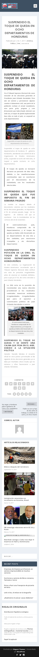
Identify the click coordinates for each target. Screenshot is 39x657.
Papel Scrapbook (10, 639)
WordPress (21, 652)
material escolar (22, 631)
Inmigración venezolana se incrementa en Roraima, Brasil (16, 499)
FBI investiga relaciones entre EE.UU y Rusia (19, 528)
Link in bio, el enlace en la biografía (17, 593)
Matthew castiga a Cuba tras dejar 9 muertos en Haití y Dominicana (19, 541)
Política (12, 43)
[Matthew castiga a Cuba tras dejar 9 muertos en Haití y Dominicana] (19, 536)
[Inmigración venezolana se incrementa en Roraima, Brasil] (19, 483)
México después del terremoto (16, 467)
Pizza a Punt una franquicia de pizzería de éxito (19, 586)
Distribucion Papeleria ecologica (16, 612)
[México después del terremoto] (19, 455)
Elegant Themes (19, 649)
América (30, 41)
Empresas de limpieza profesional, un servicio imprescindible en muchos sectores (18, 571)
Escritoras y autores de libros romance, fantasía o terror (19, 579)
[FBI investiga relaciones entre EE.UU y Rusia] (19, 515)
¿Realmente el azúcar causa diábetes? (18, 598)
